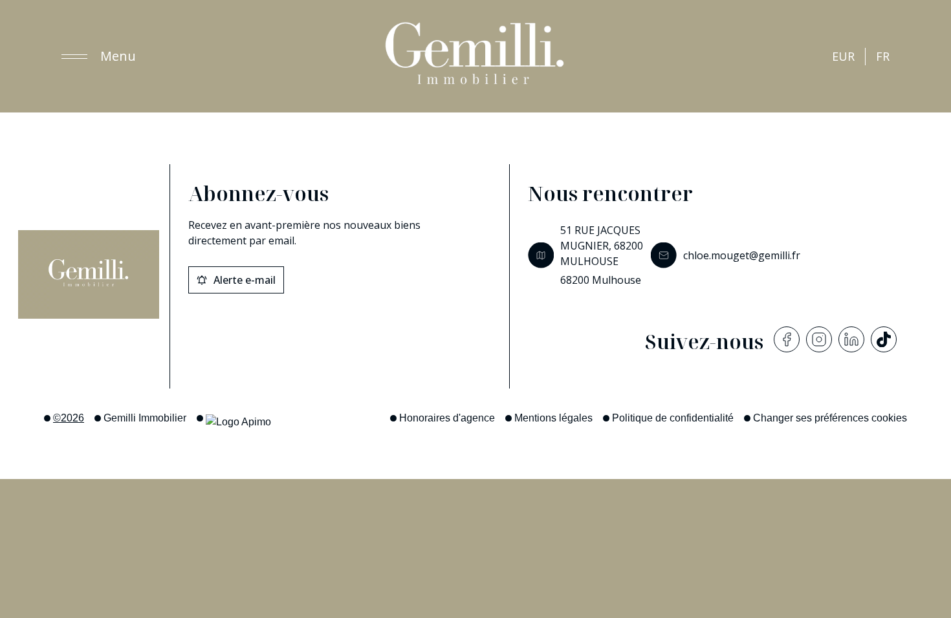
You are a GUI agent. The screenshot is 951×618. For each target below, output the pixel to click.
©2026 (68, 417)
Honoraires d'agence (447, 417)
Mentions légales (553, 417)
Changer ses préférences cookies (830, 417)
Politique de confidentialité (673, 417)
